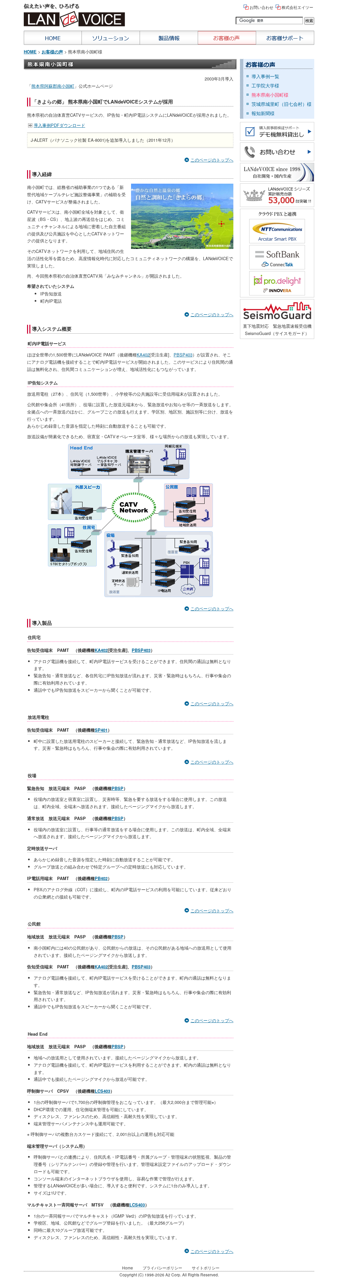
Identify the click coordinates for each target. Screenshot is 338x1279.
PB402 (101, 878)
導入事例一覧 (265, 76)
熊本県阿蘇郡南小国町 (52, 86)
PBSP (117, 788)
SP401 (101, 730)
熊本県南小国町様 (270, 94)
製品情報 (169, 38)
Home (53, 38)
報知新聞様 (263, 113)
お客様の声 (227, 38)
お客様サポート (285, 38)
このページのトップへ (211, 160)
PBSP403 (183, 354)
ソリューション (111, 38)
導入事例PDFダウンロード (59, 125)
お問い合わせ (261, 7)
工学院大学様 (265, 85)
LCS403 (102, 1091)
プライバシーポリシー (162, 1267)
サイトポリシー (206, 1267)
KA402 (143, 354)
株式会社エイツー (297, 7)
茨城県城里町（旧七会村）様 (282, 104)
